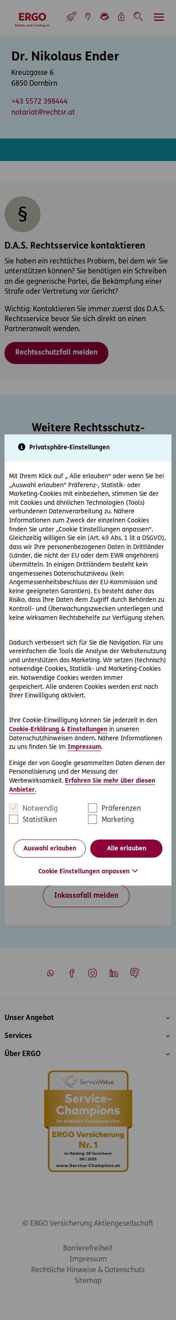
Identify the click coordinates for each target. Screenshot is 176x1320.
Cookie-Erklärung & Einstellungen (58, 729)
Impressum (84, 747)
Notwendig (40, 808)
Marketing (118, 820)
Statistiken (40, 820)
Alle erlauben (126, 848)
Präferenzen (121, 808)
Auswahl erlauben (49, 848)
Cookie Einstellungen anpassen (84, 871)
